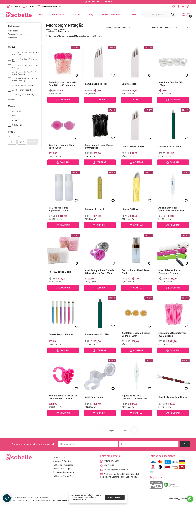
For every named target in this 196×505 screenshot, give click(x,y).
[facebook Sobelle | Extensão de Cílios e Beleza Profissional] (178, 6)
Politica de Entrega (61, 469)
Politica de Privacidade (63, 465)
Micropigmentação (62, 29)
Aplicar (32, 141)
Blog (91, 14)
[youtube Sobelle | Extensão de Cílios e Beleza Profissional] (183, 6)
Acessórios (12, 37)
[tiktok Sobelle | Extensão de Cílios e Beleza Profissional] (188, 6)
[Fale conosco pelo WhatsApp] (190, 499)
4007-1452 (30, 6)
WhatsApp (15, 6)
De (9, 137)
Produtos (56, 14)
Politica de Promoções (63, 476)
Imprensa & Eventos (62, 461)
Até (19, 137)
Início (40, 14)
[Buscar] (172, 14)
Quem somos (59, 457)
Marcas (76, 14)
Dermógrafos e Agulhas (17, 34)
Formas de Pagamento (63, 472)
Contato (133, 14)
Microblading (13, 31)
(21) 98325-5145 (111, 461)
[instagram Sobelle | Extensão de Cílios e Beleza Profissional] (173, 6)
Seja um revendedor (111, 14)
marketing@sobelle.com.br (52, 6)
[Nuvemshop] (179, 499)
